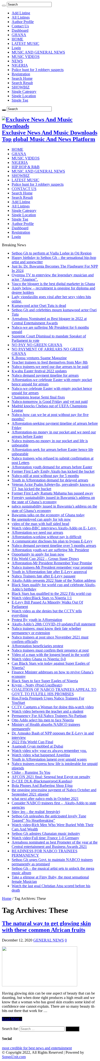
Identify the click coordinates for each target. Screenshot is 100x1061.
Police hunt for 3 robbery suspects (38, 70)
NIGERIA (20, 65)
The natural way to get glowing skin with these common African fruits (46, 926)
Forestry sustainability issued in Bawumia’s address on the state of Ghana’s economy (53, 499)
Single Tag (20, 100)
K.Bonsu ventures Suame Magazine (39, 358)
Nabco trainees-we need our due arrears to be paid (50, 367)
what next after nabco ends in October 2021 (45, 799)
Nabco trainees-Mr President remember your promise (52, 567)
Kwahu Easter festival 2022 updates (39, 371)
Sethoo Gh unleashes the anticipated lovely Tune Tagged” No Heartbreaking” (49, 818)
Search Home (22, 78)
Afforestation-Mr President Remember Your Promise (52, 563)
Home (6, 898)
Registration (21, 74)
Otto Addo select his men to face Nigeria (43, 720)
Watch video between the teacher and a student (47, 711)
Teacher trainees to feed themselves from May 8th (50, 362)
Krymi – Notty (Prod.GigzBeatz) (37, 685)
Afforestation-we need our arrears (37, 532)
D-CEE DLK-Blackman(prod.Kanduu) (42, 781)
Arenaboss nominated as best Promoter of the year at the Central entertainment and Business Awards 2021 (55, 844)
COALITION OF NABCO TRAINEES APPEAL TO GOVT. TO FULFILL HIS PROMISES (54, 691)
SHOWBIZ (21, 87)
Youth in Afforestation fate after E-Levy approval (49, 572)
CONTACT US (24, 189)
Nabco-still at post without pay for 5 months (45, 476)
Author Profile (23, 22)
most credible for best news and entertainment (37, 1048)
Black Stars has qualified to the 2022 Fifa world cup (51, 593)
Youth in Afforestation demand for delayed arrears (50, 480)
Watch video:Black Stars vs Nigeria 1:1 (42, 598)
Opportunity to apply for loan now (38, 554)
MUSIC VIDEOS (26, 57)
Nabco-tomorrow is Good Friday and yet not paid (50, 401)
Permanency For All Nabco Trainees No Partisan (49, 716)
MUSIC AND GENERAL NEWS (38, 52)
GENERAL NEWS (48, 940)
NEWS (17, 61)
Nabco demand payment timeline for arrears (45, 375)
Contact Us (20, 26)
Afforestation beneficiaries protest (37, 646)
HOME (17, 39)
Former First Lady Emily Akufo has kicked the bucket (53, 471)
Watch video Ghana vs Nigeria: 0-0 (39, 659)
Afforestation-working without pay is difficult (46, 537)
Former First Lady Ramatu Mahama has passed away (52, 493)
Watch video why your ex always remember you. (49, 751)
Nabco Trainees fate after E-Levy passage (43, 576)
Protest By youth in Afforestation (37, 620)
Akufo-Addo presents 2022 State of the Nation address (54, 580)
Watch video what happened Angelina (41, 755)
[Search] (4, 5)
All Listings (21, 17)
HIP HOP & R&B (26, 167)
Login (16, 48)
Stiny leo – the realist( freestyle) (36, 812)
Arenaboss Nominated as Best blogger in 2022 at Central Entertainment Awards (49, 321)
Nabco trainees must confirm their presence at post (50, 650)
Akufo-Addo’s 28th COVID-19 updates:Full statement (53, 624)
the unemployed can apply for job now (41, 519)
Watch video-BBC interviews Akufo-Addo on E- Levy (54, 528)
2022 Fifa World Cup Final (32, 742)
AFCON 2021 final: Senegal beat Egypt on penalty (51, 777)
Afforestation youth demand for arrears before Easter (52, 467)
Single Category (24, 91)
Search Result (22, 83)
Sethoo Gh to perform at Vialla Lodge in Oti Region (52, 253)
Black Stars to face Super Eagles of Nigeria (45, 681)
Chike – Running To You (31, 772)
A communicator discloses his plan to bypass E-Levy (52, 541)
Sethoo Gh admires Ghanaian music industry (46, 833)
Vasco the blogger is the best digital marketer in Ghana (53, 284)
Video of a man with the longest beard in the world (50, 655)
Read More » (12, 1019)
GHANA (19, 35)
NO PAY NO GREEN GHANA (37, 345)
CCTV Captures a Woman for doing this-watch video (53, 707)
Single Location (24, 96)
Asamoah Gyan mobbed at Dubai (37, 746)
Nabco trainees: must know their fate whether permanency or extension (46, 630)
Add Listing (21, 13)
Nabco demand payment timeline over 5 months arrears (54, 545)
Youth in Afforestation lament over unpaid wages (49, 759)
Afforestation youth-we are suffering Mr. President (50, 550)
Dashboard (20, 30)
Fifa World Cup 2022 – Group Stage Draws (45, 559)
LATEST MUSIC (25, 43)
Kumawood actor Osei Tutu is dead (39, 305)
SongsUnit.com (14, 1057)
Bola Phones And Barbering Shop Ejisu (42, 785)
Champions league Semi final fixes (38, 397)
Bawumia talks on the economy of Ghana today (48, 515)
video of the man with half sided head (40, 524)
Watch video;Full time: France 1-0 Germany (45, 838)
